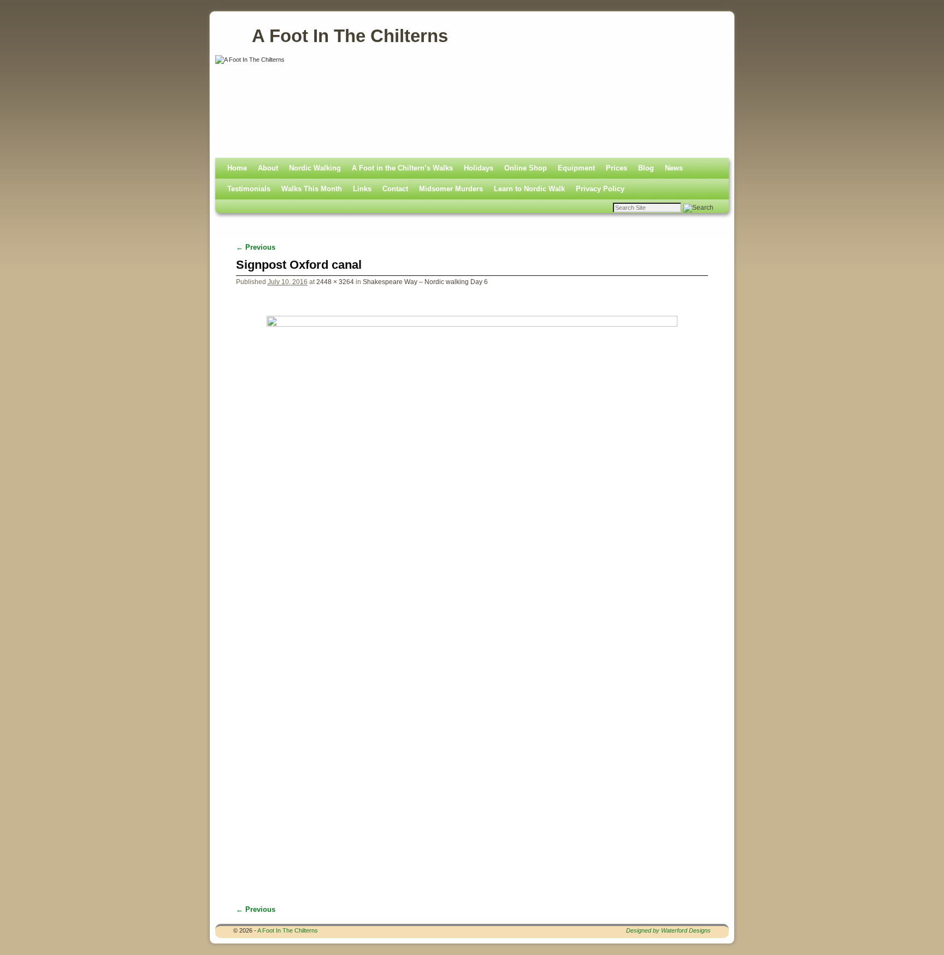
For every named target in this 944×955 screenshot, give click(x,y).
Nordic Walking (315, 168)
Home (237, 168)
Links (362, 189)
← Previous (255, 247)
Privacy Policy (600, 189)
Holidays (478, 168)
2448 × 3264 (335, 281)
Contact (395, 189)
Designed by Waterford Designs (668, 930)
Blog (646, 168)
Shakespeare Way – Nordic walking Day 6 (425, 281)
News (674, 168)
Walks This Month (311, 189)
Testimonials (248, 189)
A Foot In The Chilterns (350, 36)
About (268, 168)
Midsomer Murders (451, 189)
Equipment (576, 168)
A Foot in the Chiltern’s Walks (402, 168)
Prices (616, 168)
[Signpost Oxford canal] (472, 589)
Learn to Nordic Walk (529, 189)
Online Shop (525, 168)
